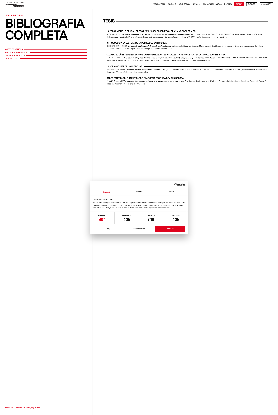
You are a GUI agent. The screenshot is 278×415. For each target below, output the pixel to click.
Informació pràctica (212, 4)
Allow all (170, 229)
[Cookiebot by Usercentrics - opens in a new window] (175, 184)
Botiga (239, 4)
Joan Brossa (184, 4)
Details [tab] (139, 192)
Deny (108, 229)
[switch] (127, 219)
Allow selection (139, 229)
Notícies (228, 4)
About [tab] (171, 192)
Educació (172, 4)
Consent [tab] (106, 192)
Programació (159, 4)
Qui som (196, 4)
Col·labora (266, 4)
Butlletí (251, 4)
